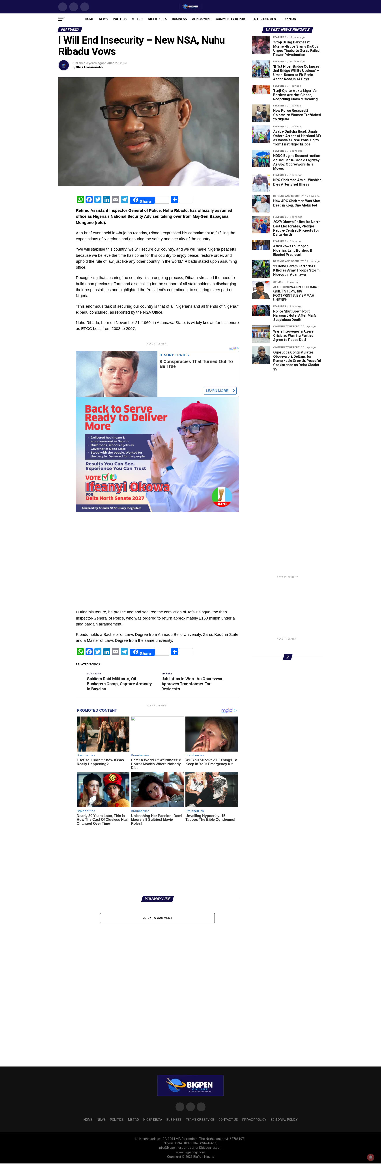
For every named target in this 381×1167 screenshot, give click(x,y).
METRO (137, 19)
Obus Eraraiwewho (89, 67)
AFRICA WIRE (201, 19)
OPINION (290, 19)
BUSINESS (179, 19)
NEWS (103, 19)
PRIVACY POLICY (254, 1120)
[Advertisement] (157, 523)
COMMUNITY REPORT (231, 19)
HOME (89, 19)
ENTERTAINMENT (265, 19)
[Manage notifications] (370, 1157)
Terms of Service (200, 1120)
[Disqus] (157, 982)
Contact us (228, 1120)
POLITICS (120, 19)
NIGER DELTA (157, 19)
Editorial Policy (284, 1120)
